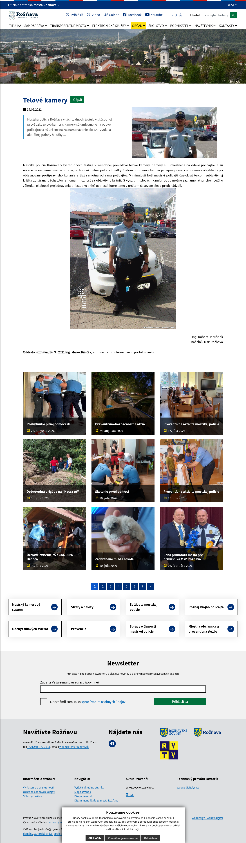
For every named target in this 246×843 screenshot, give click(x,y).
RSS (131, 794)
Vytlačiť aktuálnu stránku (89, 787)
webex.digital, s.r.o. (188, 787)
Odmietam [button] (150, 838)
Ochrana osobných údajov (39, 792)
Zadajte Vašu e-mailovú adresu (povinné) (69, 682)
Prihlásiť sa (180, 701)
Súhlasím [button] (95, 838)
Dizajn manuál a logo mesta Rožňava (96, 800)
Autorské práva (43, 833)
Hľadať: (195, 15)
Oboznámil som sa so (88, 702)
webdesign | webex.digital (207, 818)
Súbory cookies (32, 796)
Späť (78, 99)
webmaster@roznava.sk (74, 746)
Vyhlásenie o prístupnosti (38, 787)
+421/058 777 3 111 (38, 746)
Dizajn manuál (83, 796)
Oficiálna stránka (32, 5)
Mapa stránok (82, 792)
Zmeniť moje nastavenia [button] (123, 838)
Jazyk (231, 4)
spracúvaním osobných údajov (103, 702)
